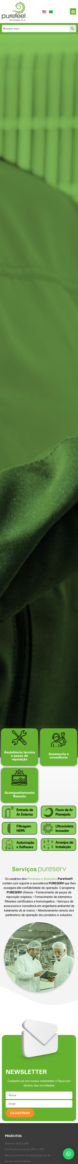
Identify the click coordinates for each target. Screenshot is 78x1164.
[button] (73, 11)
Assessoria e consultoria (58, 755)
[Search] (72, 28)
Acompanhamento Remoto (20, 794)
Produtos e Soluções (42, 879)
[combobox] (35, 28)
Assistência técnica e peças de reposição (19, 755)
